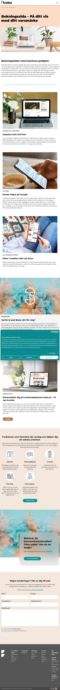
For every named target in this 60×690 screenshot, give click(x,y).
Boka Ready (14, 654)
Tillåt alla (49, 357)
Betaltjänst (24, 652)
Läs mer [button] (7, 419)
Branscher (34, 656)
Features (6, 7)
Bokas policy (17, 629)
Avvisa (11, 357)
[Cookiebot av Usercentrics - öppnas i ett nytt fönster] (52, 332)
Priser (12, 661)
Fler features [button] (30, 500)
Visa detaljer (52, 353)
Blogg (33, 658)
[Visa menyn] (57, 3)
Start (2, 7)
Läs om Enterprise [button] (32, 558)
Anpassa (29, 357)
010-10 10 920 (38, 590)
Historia (43, 654)
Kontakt (43, 652)
